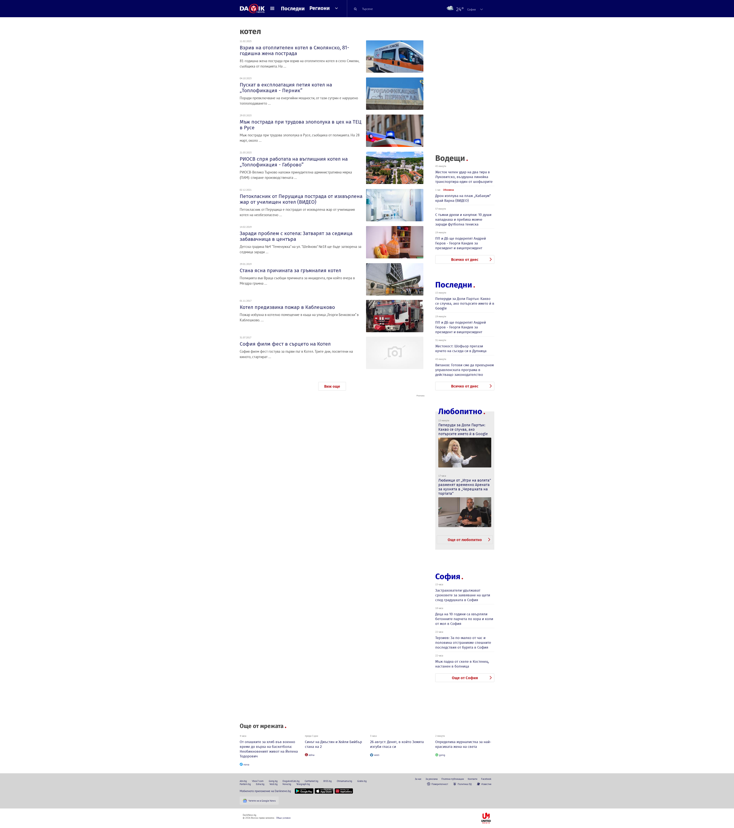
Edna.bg (260, 784)
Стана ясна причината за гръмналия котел (290, 270)
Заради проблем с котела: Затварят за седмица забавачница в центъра (296, 236)
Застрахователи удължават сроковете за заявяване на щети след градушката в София (462, 595)
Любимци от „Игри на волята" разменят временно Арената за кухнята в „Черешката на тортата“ (464, 487)
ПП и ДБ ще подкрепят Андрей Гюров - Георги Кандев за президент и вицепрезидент (460, 243)
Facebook (486, 778)
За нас (418, 778)
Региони (319, 8)
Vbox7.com (258, 780)
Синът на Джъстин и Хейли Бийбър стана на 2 (333, 744)
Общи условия (283, 817)
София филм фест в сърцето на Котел (285, 344)
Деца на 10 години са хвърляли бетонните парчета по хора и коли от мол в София (464, 619)
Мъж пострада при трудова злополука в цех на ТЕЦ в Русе (300, 124)
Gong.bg (273, 780)
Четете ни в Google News (262, 800)
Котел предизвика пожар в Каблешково (287, 307)
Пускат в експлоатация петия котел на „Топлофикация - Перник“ (286, 87)
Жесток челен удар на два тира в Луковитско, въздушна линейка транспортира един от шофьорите (464, 177)
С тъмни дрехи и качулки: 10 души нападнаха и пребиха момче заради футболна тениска (463, 219)
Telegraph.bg (303, 784)
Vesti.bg (274, 784)
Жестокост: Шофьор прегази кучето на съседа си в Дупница (460, 348)
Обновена (448, 189)
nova (246, 764)
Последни (293, 9)
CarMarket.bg (311, 780)
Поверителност (439, 784)
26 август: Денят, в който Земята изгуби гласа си (397, 744)
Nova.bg (287, 784)
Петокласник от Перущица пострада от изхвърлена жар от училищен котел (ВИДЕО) (301, 199)
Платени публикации (452, 778)
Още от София (465, 678)
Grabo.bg (362, 780)
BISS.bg (327, 780)
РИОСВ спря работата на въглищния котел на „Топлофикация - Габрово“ (294, 162)
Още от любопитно (465, 539)
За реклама (431, 778)
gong (442, 755)
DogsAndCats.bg (291, 780)
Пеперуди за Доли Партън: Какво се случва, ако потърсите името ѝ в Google (464, 303)
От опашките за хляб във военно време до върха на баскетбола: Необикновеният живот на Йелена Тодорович (269, 749)
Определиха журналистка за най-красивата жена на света (463, 744)
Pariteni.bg (245, 784)
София (447, 576)
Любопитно (460, 411)
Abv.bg (243, 780)
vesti (376, 755)
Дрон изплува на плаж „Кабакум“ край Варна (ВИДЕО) (463, 198)
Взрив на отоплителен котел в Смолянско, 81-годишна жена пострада (294, 50)
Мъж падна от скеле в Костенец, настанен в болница (462, 663)
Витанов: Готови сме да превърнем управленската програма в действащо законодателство (464, 370)
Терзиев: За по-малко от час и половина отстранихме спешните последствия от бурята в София (463, 643)
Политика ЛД (465, 784)
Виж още (332, 386)
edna (311, 755)
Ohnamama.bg (344, 780)
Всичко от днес (464, 259)
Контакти (472, 778)
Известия (486, 784)
